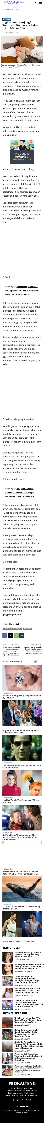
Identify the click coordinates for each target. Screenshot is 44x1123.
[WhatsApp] (16, 635)
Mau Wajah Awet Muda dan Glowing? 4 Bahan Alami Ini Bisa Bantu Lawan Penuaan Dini (33, 650)
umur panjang (16, 629)
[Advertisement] (22, 249)
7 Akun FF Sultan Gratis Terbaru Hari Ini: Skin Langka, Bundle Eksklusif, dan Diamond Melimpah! (29, 1003)
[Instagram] (17, 1099)
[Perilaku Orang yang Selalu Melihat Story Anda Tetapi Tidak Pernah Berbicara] (7, 993)
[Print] (21, 635)
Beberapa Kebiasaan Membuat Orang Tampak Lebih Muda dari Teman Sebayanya (29, 967)
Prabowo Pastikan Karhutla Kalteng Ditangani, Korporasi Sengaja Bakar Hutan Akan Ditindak (28, 1069)
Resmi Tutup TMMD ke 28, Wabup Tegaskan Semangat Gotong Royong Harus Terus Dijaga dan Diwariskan (11, 651)
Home (4, 9)
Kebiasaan (6, 629)
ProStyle (11, 9)
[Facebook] (4, 635)
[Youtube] (30, 1099)
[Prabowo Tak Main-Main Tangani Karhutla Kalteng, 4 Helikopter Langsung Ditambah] (7, 1058)
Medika (18, 9)
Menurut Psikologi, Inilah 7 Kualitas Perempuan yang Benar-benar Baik (27, 955)
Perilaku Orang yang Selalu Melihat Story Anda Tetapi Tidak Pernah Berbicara (27, 990)
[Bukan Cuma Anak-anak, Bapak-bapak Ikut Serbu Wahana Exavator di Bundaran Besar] (7, 1034)
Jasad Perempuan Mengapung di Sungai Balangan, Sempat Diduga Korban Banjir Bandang (26, 980)
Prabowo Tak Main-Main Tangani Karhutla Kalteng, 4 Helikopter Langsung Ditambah (28, 1057)
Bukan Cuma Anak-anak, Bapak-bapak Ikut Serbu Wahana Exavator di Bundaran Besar (26, 1033)
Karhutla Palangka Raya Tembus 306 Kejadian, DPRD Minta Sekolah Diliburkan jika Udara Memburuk (28, 1045)
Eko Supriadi (14, 624)
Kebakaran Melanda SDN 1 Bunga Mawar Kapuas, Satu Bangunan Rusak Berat (27, 1020)
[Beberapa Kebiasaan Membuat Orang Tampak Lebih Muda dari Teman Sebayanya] (7, 969)
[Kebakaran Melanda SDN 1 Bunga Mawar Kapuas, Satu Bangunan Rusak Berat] (7, 1022)
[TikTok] (21, 1099)
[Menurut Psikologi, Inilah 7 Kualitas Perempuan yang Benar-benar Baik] (7, 957)
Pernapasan (27, 629)
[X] (10, 635)
